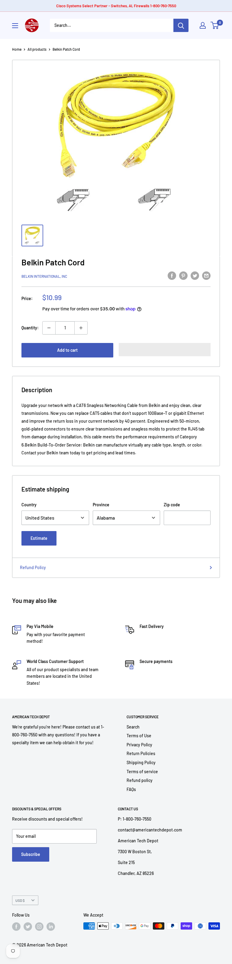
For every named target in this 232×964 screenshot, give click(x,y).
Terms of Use (139, 735)
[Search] (180, 25)
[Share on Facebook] (172, 275)
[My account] (203, 25)
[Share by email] (206, 275)
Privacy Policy (139, 744)
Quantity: (30, 327)
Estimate (39, 538)
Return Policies (141, 753)
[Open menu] (15, 25)
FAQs (131, 789)
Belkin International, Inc (44, 276)
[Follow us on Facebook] (16, 926)
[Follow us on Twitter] (28, 926)
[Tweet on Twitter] (195, 275)
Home (16, 49)
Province (101, 504)
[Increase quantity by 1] (81, 328)
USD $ (20, 900)
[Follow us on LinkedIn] (51, 926)
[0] (215, 25)
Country (29, 504)
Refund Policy (33, 567)
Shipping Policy (141, 762)
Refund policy (140, 780)
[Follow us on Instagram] (39, 926)
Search (133, 726)
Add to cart (67, 350)
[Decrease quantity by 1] (49, 328)
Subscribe (30, 854)
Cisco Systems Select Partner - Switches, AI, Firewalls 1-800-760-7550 (116, 5)
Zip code (172, 504)
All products (37, 49)
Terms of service (142, 771)
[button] (165, 349)
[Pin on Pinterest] (183, 275)
